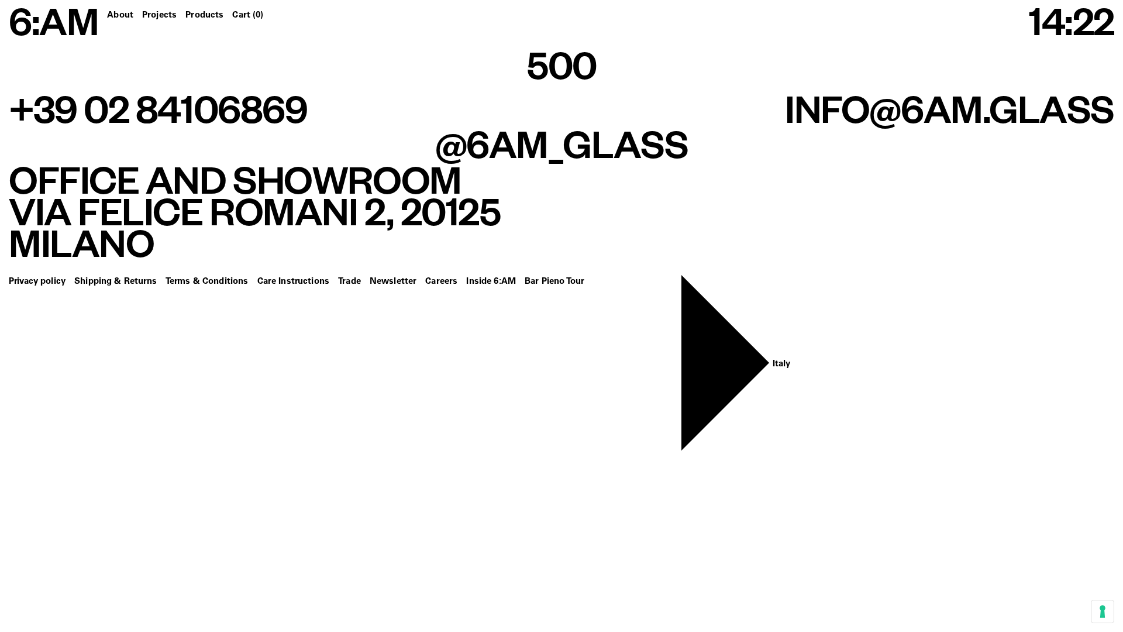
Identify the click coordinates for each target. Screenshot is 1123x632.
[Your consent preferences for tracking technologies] (1102, 611)
